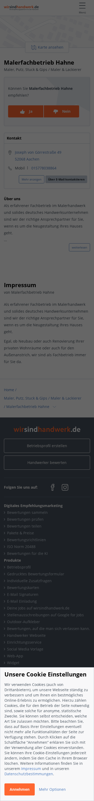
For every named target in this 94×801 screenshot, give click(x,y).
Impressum (31, 768)
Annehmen (20, 789)
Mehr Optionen (52, 789)
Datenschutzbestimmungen (28, 773)
